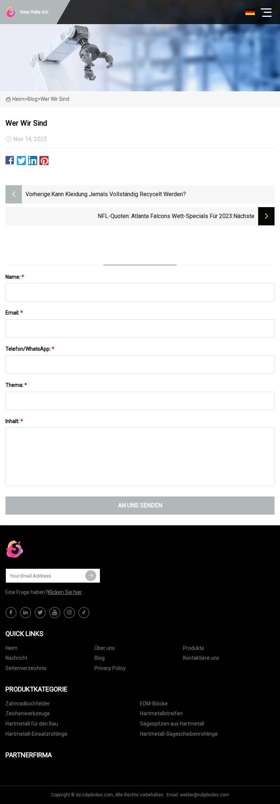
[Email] (90, 575)
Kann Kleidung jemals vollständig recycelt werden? (118, 194)
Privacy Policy (110, 668)
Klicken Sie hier (65, 592)
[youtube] (54, 612)
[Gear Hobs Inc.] (41, 549)
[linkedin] (25, 612)
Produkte (193, 648)
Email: (14, 313)
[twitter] (40, 612)
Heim (18, 99)
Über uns (104, 648)
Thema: (16, 385)
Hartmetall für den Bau (31, 724)
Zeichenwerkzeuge (27, 713)
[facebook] (10, 612)
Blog (99, 658)
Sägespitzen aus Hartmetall (172, 724)
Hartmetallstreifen (161, 713)
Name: (14, 277)
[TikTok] (83, 612)
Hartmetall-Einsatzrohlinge (36, 734)
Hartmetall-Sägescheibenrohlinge (179, 734)
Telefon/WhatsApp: (29, 349)
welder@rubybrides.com (204, 794)
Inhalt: (14, 421)
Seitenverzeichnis (26, 668)
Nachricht (16, 658)
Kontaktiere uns (201, 658)
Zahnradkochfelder (27, 703)
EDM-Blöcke (154, 703)
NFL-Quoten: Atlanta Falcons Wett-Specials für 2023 (165, 216)
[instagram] (69, 612)
